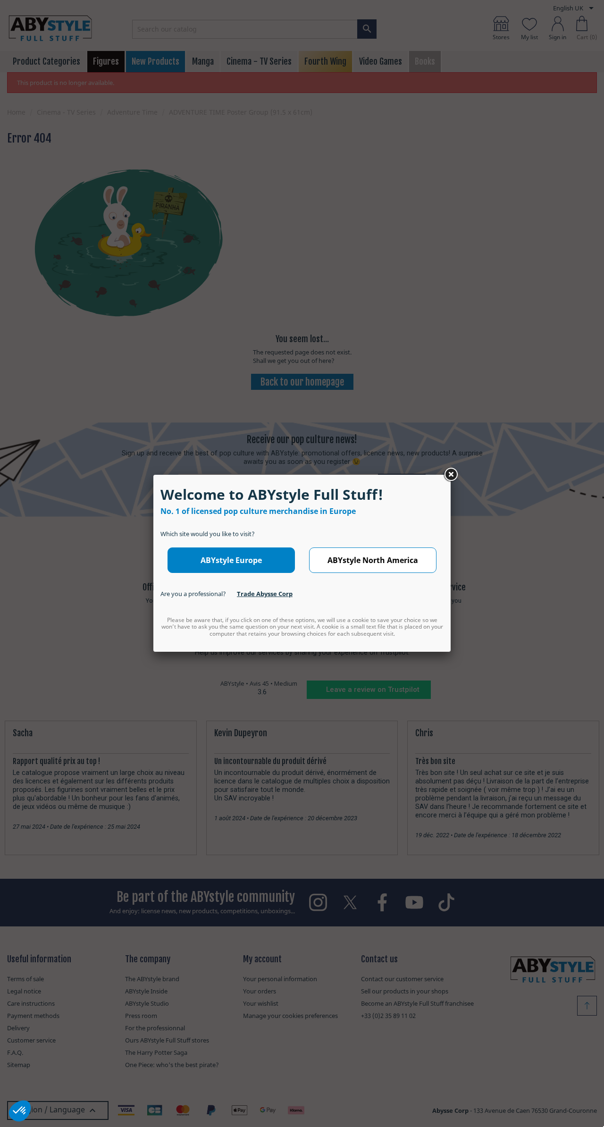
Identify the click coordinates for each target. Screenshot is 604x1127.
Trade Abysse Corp (265, 593)
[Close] (450, 474)
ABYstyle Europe (231, 560)
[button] (19, 1111)
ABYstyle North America (372, 560)
